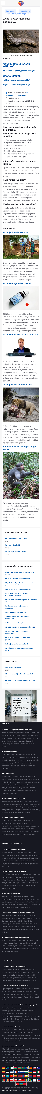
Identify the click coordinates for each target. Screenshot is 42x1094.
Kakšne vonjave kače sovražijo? (16, 80)
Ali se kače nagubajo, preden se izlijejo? (19, 71)
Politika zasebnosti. (25, 1090)
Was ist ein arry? (8, 773)
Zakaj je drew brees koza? (16, 232)
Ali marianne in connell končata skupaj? (20, 680)
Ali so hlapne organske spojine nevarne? (17, 729)
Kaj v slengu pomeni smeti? (15, 551)
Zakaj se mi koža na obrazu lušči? (20, 334)
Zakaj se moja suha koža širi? (18, 283)
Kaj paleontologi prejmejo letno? (14, 849)
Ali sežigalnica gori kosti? (11, 893)
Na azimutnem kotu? (9, 751)
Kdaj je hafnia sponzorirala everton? (18, 589)
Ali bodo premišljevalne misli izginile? (19, 674)
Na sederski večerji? (12, 545)
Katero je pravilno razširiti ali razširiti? (15, 985)
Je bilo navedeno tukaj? (14, 623)
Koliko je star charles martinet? (16, 644)
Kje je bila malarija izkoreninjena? (17, 578)
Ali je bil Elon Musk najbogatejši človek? (20, 627)
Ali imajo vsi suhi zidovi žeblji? (13, 1046)
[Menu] (3, 3)
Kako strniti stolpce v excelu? (16, 612)
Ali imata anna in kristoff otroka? (14, 798)
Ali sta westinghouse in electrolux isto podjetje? (19, 1005)
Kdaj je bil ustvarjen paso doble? (14, 871)
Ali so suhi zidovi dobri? (11, 1027)
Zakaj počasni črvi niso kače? (18, 384)
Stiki (15, 1090)
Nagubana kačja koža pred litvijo (16, 85)
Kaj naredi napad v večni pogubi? (14, 966)
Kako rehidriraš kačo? (12, 75)
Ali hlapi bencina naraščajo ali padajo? (16, 937)
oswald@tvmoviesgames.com (18, 95)
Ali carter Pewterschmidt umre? (13, 817)
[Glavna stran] (21, 3)
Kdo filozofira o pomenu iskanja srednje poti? (18, 912)
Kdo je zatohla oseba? (13, 667)
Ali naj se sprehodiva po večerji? (17, 538)
